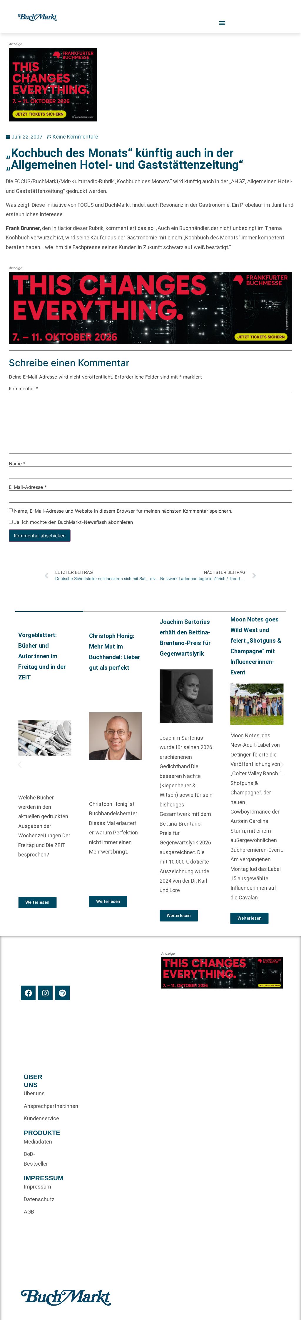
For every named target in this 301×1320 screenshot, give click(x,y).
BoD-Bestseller (36, 1158)
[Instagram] (45, 993)
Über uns (34, 1093)
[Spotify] (62, 993)
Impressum (37, 1187)
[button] (19, 764)
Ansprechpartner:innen (38, 1106)
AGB (29, 1212)
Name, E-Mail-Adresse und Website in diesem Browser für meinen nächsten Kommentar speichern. (123, 510)
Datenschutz (38, 1199)
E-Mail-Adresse (28, 487)
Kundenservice (38, 1118)
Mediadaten (38, 1142)
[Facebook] (28, 993)
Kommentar (23, 388)
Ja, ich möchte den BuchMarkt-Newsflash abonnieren (73, 522)
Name (17, 463)
